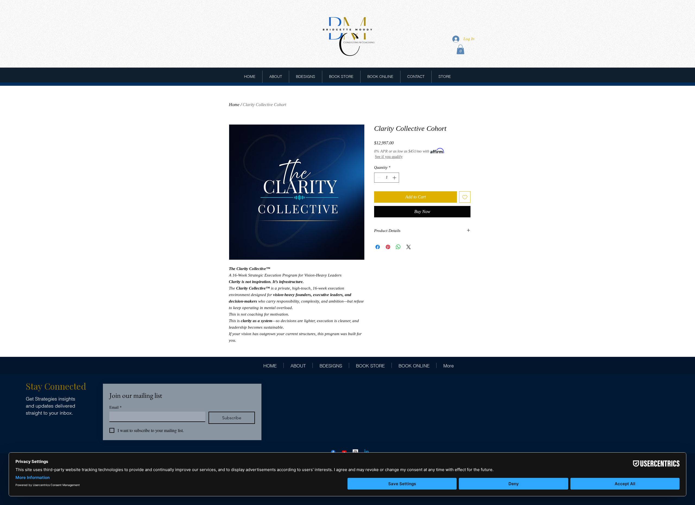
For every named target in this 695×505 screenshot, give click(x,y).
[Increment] (394, 177)
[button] (460, 49)
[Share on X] (408, 247)
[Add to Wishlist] (464, 197)
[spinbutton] (386, 177)
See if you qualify (389, 157)
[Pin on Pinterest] (388, 247)
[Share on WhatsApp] (398, 247)
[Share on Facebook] (377, 247)
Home (234, 104)
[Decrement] (378, 177)
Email (115, 407)
